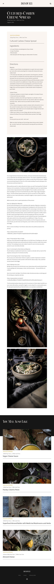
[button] (3, 3)
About (19, 575)
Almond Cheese (9, 557)
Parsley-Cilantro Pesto (11, 490)
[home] (27, 3)
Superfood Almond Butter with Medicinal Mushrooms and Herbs (27, 523)
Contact (25, 575)
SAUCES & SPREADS (15, 35)
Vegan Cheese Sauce (10, 456)
